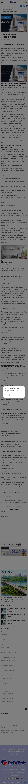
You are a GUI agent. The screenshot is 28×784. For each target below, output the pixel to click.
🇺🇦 (9, 395)
